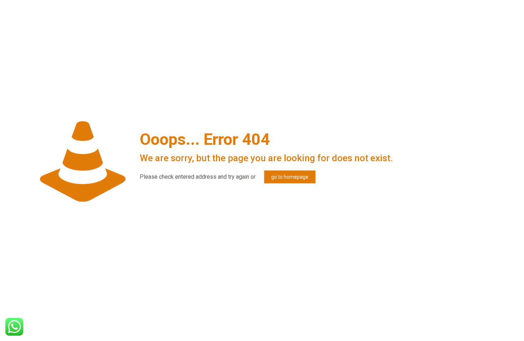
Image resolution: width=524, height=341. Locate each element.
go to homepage (289, 177)
